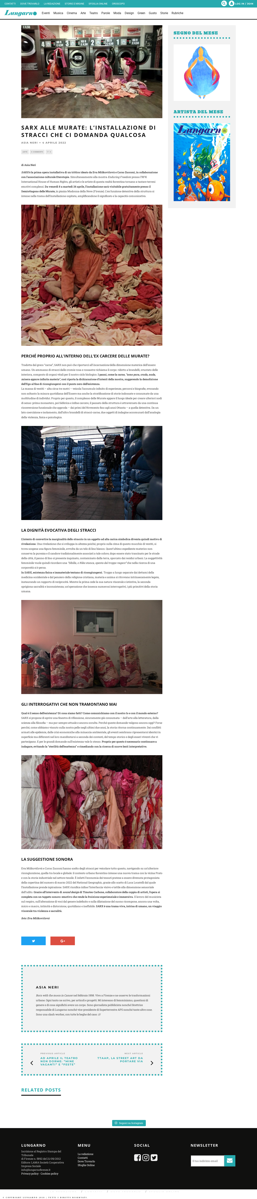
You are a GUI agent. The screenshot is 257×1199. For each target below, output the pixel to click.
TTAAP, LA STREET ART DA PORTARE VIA (120, 1060)
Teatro (93, 13)
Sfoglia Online (98, 3)
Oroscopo (118, 3)
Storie (164, 13)
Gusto (153, 13)
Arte (83, 13)
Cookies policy (49, 1173)
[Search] (224, 4)
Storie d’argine (74, 3)
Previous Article (52, 1053)
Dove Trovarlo (29, 3)
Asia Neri (29, 142)
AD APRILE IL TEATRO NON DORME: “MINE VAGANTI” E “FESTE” (59, 1061)
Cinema (72, 13)
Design (129, 13)
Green (141, 13)
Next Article (134, 1053)
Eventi (46, 13)
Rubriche (177, 13)
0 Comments (37, 152)
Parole (105, 13)
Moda (117, 13)
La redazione (52, 3)
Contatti (10, 3)
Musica (58, 13)
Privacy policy (30, 1173)
